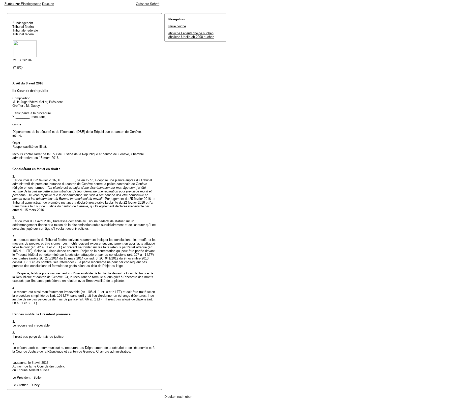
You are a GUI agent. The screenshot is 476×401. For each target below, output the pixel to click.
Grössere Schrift (147, 4)
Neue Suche (177, 26)
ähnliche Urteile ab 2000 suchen (191, 37)
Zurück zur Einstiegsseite (22, 4)
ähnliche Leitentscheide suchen (190, 33)
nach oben (184, 397)
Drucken (48, 4)
